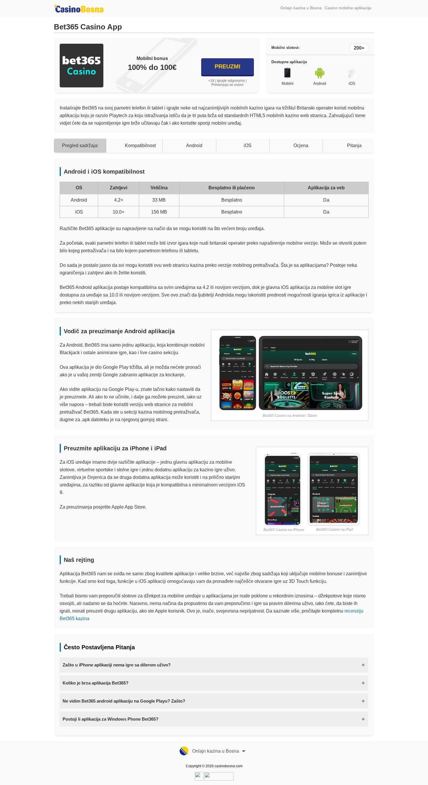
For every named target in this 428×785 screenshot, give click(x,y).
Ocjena (300, 145)
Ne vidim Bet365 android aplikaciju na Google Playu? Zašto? (124, 700)
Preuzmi (227, 66)
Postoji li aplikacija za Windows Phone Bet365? (110, 719)
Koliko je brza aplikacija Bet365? (95, 682)
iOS (248, 145)
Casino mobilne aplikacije (348, 8)
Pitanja (354, 145)
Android (194, 145)
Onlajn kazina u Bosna (301, 8)
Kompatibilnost (140, 145)
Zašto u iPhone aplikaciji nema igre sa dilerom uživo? (117, 664)
